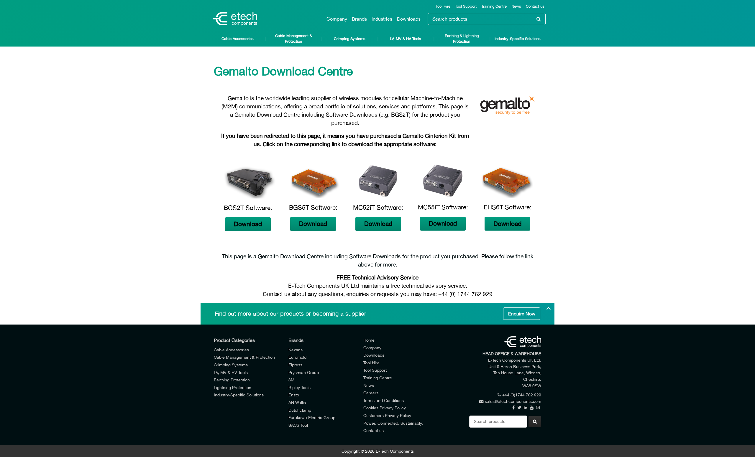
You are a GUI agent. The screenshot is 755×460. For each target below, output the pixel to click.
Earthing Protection (232, 379)
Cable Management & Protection (293, 39)
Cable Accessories (237, 39)
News (516, 6)
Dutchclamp (299, 410)
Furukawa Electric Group (311, 417)
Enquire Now (521, 313)
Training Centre (494, 6)
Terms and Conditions (383, 400)
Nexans (295, 349)
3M (291, 379)
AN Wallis (297, 402)
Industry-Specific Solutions (518, 39)
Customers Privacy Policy (387, 415)
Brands (359, 18)
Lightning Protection (232, 387)
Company (336, 18)
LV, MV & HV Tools (405, 39)
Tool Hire (443, 6)
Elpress (295, 364)
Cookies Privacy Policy (384, 407)
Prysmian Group (303, 372)
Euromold (297, 357)
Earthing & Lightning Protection (462, 39)
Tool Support (466, 6)
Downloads (409, 18)
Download (248, 224)
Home (369, 339)
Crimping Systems (349, 39)
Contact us (535, 6)
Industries (382, 18)
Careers (370, 392)
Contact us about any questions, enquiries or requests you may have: (350, 294)
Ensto (293, 394)
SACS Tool (298, 425)
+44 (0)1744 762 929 (521, 394)
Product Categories (234, 340)
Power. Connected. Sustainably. (393, 423)
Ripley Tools (299, 387)
